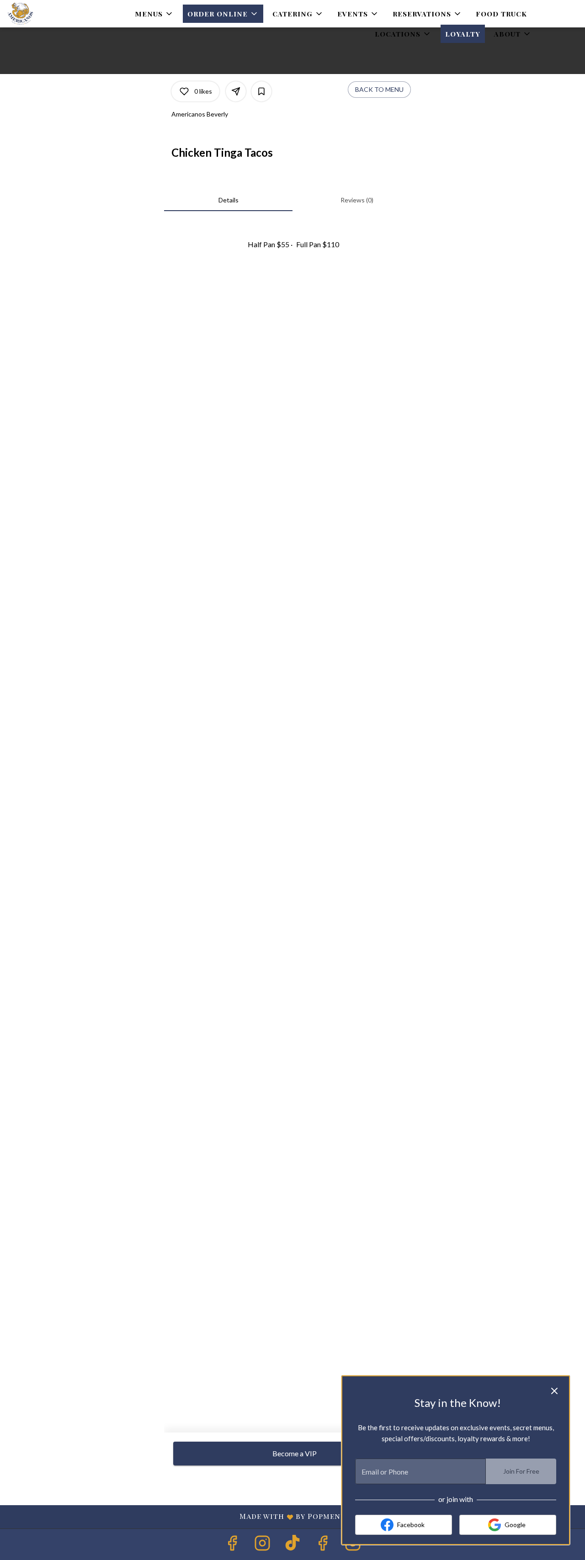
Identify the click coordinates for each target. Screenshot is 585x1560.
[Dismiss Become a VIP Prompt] (554, 1391)
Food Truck (501, 13)
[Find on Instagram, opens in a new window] (262, 1545)
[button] (154, 14)
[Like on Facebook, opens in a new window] (232, 1545)
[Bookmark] (261, 91)
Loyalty (462, 33)
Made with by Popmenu (176, 1516)
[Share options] (236, 91)
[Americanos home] (48, 13)
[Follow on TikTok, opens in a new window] (292, 1545)
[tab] (228, 200)
